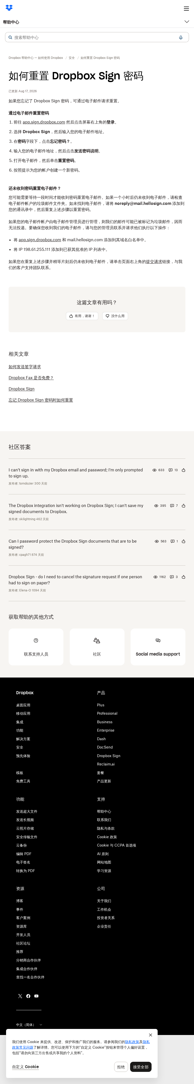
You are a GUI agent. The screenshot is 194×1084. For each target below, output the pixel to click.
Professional (107, 713)
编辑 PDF (24, 854)
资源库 (21, 926)
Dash (101, 739)
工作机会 (104, 909)
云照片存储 (25, 828)
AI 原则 (103, 854)
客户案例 (23, 918)
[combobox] (97, 37)
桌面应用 (23, 705)
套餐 (100, 772)
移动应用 (23, 713)
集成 (19, 722)
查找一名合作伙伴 (30, 977)
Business (104, 722)
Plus (100, 705)
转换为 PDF (25, 871)
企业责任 (104, 926)
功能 (19, 730)
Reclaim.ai (106, 764)
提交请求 (154, 261)
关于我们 (104, 901)
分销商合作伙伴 (28, 960)
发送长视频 (25, 819)
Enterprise (105, 730)
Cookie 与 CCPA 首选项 (116, 845)
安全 (19, 747)
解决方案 (23, 739)
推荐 (19, 951)
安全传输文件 (26, 837)
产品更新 (104, 781)
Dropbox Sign (108, 756)
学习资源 (104, 871)
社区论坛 (23, 943)
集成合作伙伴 (26, 969)
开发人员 (23, 934)
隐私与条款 (106, 828)
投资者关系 (106, 918)
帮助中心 (11, 22)
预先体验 (23, 756)
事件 (19, 909)
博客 (19, 901)
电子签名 (23, 862)
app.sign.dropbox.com (44, 122)
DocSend (105, 747)
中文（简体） (26, 1025)
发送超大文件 (26, 811)
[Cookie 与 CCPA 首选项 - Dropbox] (82, 1053)
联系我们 (104, 819)
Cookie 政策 (107, 837)
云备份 (21, 845)
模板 (19, 772)
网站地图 (104, 862)
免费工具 (23, 781)
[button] (10, 37)
